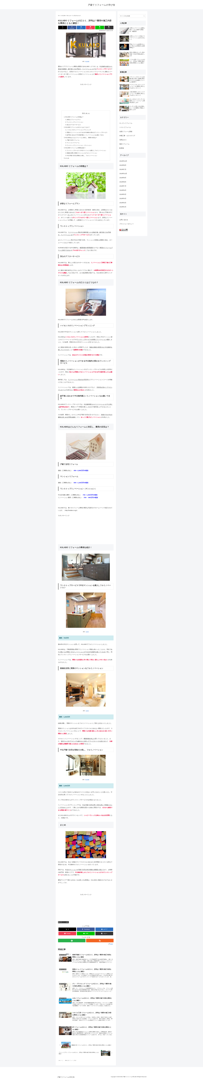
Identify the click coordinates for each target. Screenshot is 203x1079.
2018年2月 (122, 207)
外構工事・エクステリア (127, 135)
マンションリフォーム (73, 142)
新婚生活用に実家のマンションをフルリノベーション (82, 153)
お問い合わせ (123, 220)
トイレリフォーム (125, 127)
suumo (87, 631)
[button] (109, 27)
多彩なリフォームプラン (74, 119)
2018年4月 (122, 198)
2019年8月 (122, 165)
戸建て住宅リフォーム (73, 140)
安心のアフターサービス (74, 124)
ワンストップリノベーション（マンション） (79, 145)
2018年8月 (122, 182)
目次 (83, 113)
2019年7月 (122, 169)
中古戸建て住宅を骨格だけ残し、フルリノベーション (82, 155)
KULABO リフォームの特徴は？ (74, 117)
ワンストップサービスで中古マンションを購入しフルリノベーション (86, 150)
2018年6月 (122, 190)
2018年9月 (122, 177)
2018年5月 (122, 194)
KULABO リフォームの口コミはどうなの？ (77, 127)
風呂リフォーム (124, 144)
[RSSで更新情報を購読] (100, 940)
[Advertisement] (86, 97)
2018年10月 (123, 173)
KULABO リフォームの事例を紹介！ (75, 148)
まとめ (67, 158)
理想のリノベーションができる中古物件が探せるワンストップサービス (87, 132)
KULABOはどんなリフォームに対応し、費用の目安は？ (81, 137)
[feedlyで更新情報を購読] (71, 940)
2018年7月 (122, 186)
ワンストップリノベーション (75, 122)
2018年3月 (122, 202)
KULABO (87, 61)
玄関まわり (123, 140)
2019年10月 (123, 161)
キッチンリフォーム (125, 123)
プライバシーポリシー (126, 224)
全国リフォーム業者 (64, 922)
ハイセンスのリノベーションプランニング (79, 129)
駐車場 (121, 148)
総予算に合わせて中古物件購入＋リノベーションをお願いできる (85, 135)
